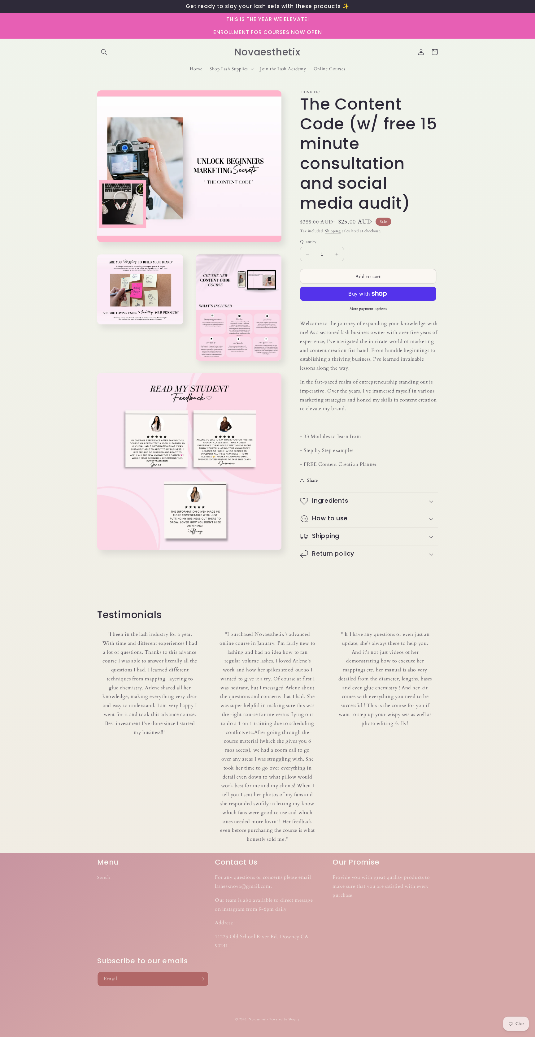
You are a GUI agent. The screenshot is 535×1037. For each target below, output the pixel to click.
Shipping (333, 230)
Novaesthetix (258, 1019)
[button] (104, 52)
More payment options (368, 308)
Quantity (308, 242)
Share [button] (312, 480)
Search (103, 877)
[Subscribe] (201, 979)
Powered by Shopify (284, 1019)
